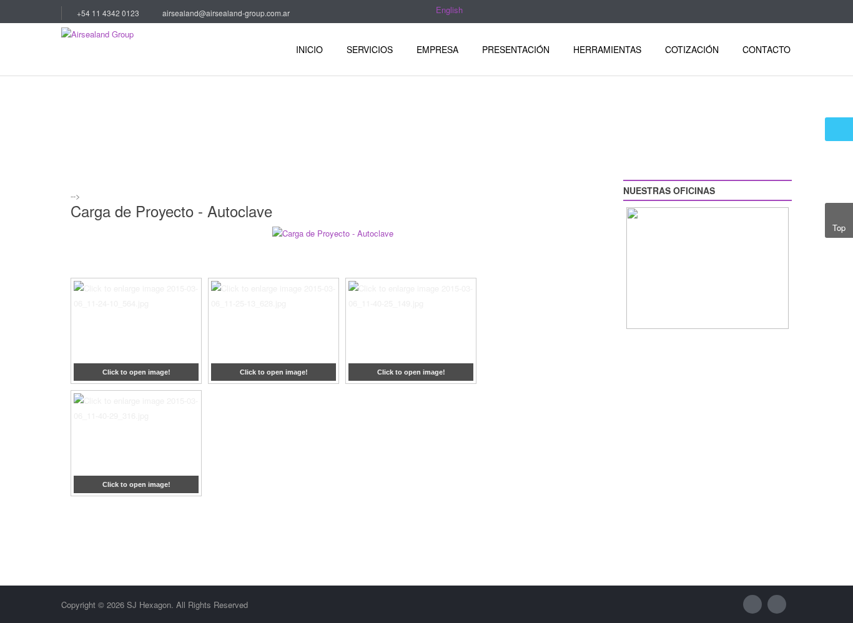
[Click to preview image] (332, 232)
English (453, 10)
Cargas (776, 118)
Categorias (733, 118)
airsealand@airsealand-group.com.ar (226, 12)
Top (839, 227)
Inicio (694, 118)
